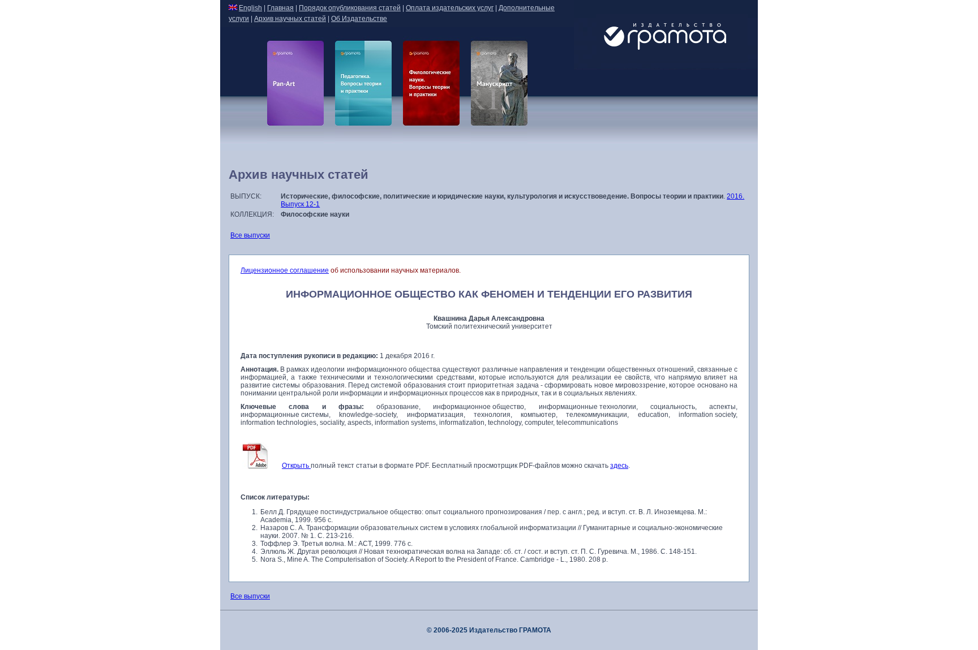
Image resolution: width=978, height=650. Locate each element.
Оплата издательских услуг (450, 8)
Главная (280, 8)
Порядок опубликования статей (350, 8)
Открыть (296, 466)
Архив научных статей (290, 19)
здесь (619, 466)
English (250, 8)
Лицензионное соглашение (285, 270)
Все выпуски (250, 235)
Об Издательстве (359, 19)
